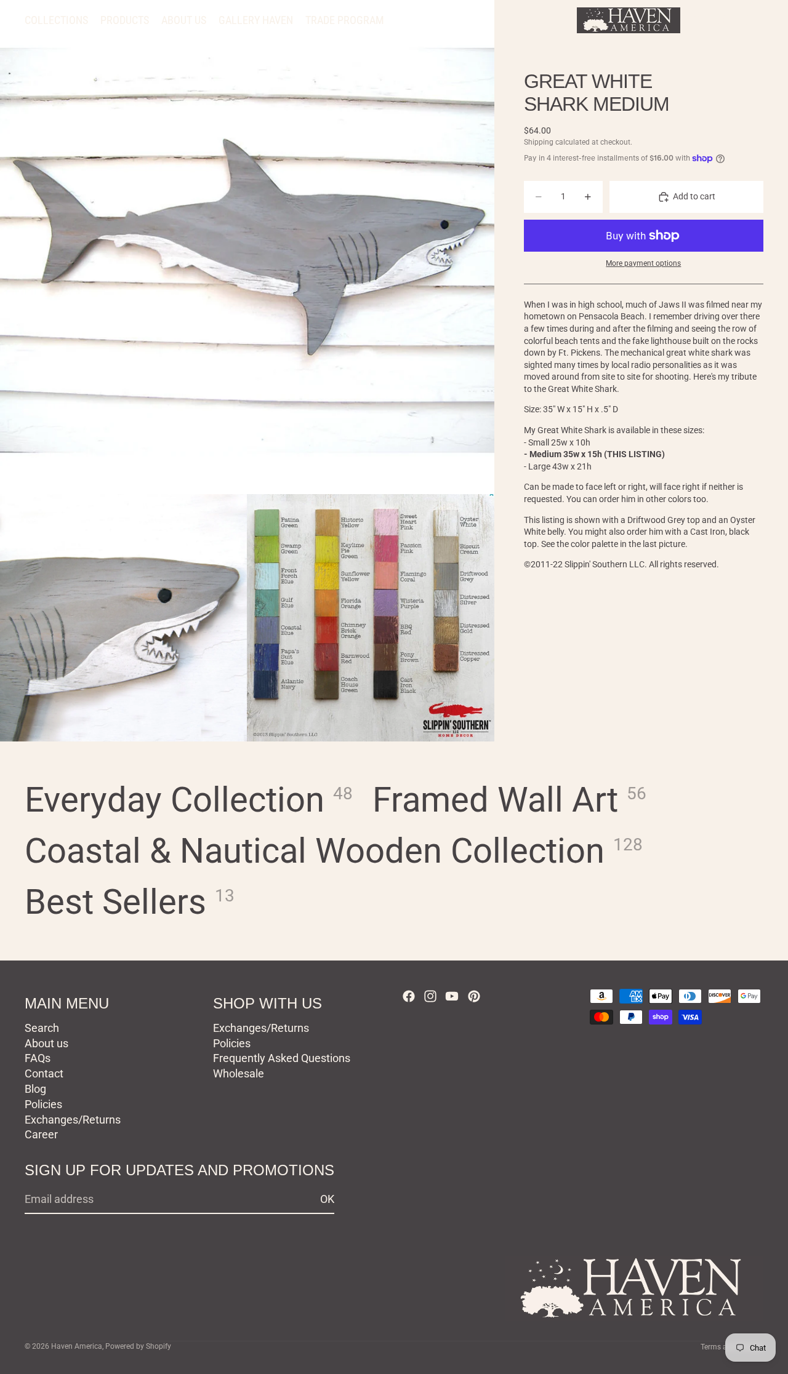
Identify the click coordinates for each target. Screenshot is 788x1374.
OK (327, 1198)
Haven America (76, 1346)
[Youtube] (451, 996)
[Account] (722, 20)
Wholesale (238, 1073)
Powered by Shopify (138, 1346)
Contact (44, 1073)
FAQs (37, 1058)
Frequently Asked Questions (281, 1058)
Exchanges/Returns (73, 1119)
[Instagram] (430, 996)
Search (42, 1027)
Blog (35, 1088)
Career (41, 1134)
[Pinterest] (474, 996)
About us (46, 1043)
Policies (43, 1104)
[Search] (696, 20)
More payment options (643, 264)
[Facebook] (408, 996)
